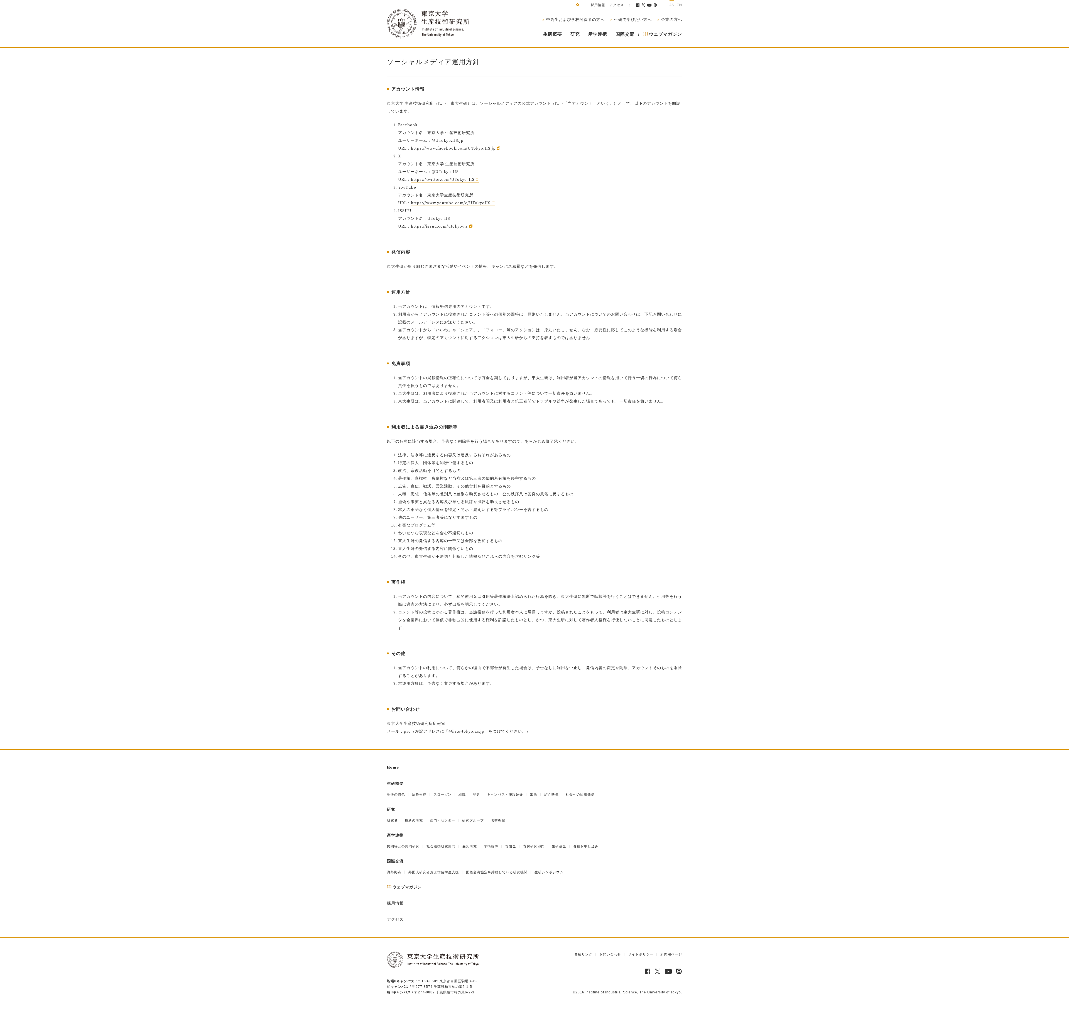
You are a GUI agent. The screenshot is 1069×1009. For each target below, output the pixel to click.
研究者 (392, 820)
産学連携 (597, 34)
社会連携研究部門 (440, 846)
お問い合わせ (610, 954)
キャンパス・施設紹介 (505, 794)
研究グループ (473, 820)
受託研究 (469, 846)
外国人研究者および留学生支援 (433, 872)
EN (679, 5)
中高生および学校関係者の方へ (575, 19)
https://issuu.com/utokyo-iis (439, 226)
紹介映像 (551, 794)
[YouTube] (649, 5)
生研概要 (552, 34)
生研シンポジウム (548, 872)
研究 (575, 34)
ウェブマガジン (665, 34)
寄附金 (510, 846)
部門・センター (442, 820)
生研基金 (559, 846)
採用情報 (598, 5)
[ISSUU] (655, 5)
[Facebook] (638, 5)
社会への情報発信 (580, 794)
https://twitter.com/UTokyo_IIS (443, 179)
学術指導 (491, 846)
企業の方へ (671, 19)
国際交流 (625, 34)
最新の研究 (414, 820)
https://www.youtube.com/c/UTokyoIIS (451, 203)
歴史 (476, 794)
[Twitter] (643, 5)
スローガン (442, 794)
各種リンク (583, 954)
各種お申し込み (586, 846)
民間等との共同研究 (403, 846)
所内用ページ (671, 954)
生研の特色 (396, 794)
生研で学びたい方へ (632, 19)
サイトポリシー (640, 954)
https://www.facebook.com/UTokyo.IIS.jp (453, 148)
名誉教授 (498, 820)
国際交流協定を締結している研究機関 (497, 872)
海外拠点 (394, 872)
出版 (533, 794)
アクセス (616, 5)
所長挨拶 (419, 794)
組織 (462, 794)
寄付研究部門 (534, 846)
